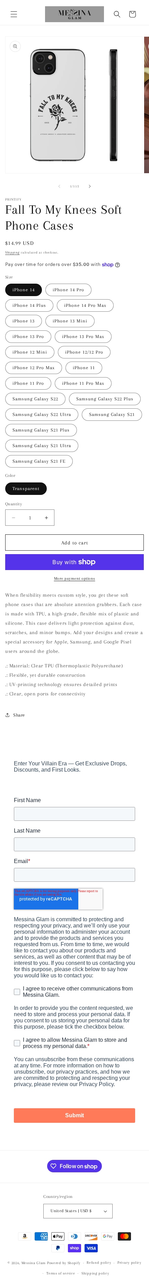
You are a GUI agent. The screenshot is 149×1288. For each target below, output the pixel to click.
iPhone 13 (23, 320)
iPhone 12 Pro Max (33, 367)
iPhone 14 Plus (29, 305)
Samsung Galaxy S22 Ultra (41, 414)
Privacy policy (129, 1262)
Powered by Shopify (63, 1263)
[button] (13, 14)
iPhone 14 (23, 289)
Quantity (13, 503)
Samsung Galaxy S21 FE (38, 461)
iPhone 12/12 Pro (84, 352)
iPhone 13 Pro (28, 336)
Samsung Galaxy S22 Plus (104, 398)
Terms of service (60, 1273)
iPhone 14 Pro (68, 289)
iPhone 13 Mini (70, 320)
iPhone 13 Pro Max (83, 336)
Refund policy (99, 1262)
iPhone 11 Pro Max (83, 383)
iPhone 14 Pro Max (85, 305)
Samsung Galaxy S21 (112, 414)
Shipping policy (95, 1273)
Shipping (12, 252)
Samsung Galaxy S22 (35, 398)
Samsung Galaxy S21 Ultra (41, 445)
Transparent (26, 488)
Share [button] (19, 715)
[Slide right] (89, 186)
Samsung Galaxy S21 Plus (41, 430)
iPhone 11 (84, 367)
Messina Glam (33, 1263)
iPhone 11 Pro (28, 383)
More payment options (74, 578)
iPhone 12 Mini (29, 352)
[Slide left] (59, 186)
